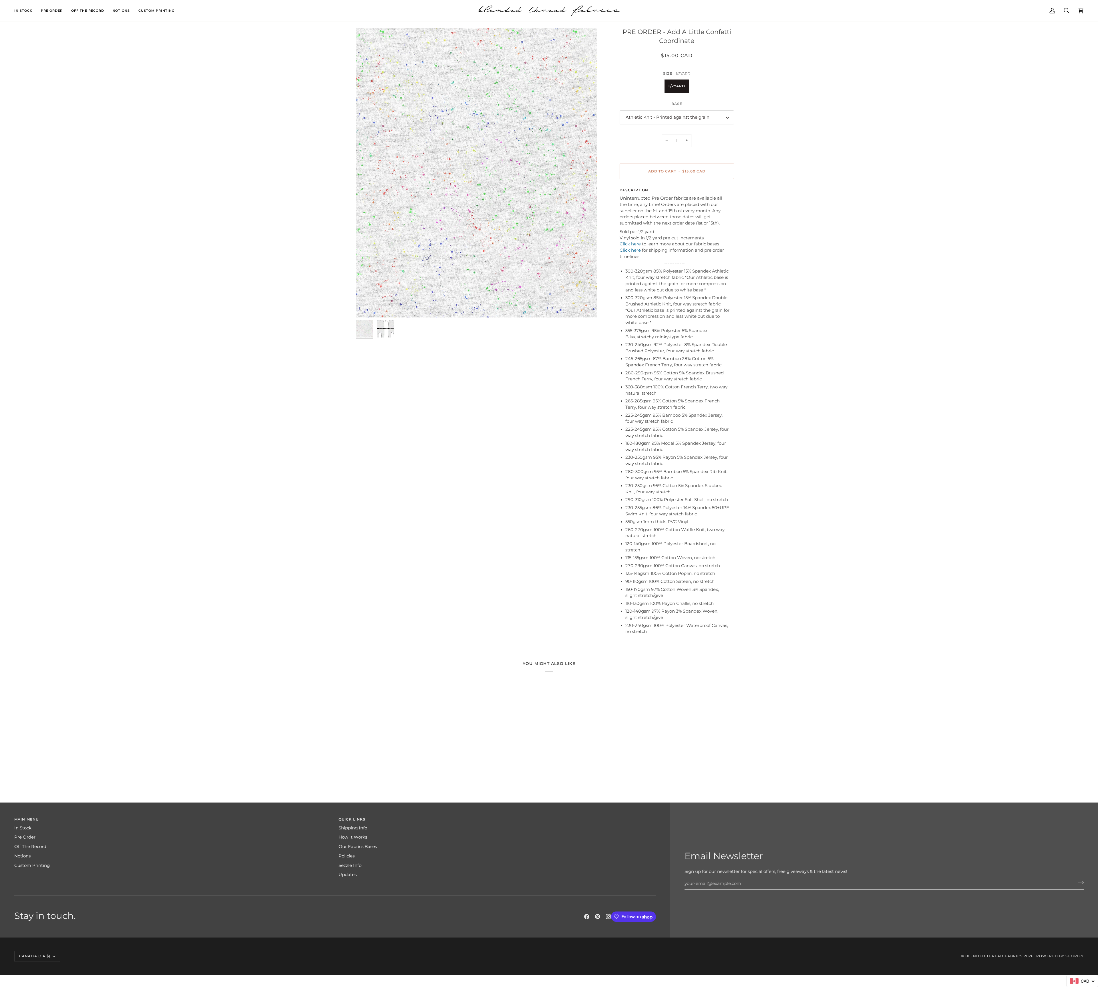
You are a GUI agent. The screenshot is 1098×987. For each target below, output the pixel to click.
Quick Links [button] (352, 819)
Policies (347, 856)
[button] (25, 10)
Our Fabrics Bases (358, 846)
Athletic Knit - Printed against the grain (667, 117)
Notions (22, 856)
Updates (348, 874)
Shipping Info (353, 828)
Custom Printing (32, 865)
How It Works (353, 837)
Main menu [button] (26, 819)
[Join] (1079, 882)
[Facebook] (586, 916)
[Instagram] (608, 916)
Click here (630, 244)
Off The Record (30, 846)
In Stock (22, 828)
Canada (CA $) (34, 956)
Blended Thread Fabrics (994, 956)
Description (634, 190)
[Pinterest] (597, 916)
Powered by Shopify (1060, 956)
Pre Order (24, 837)
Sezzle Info (350, 865)
